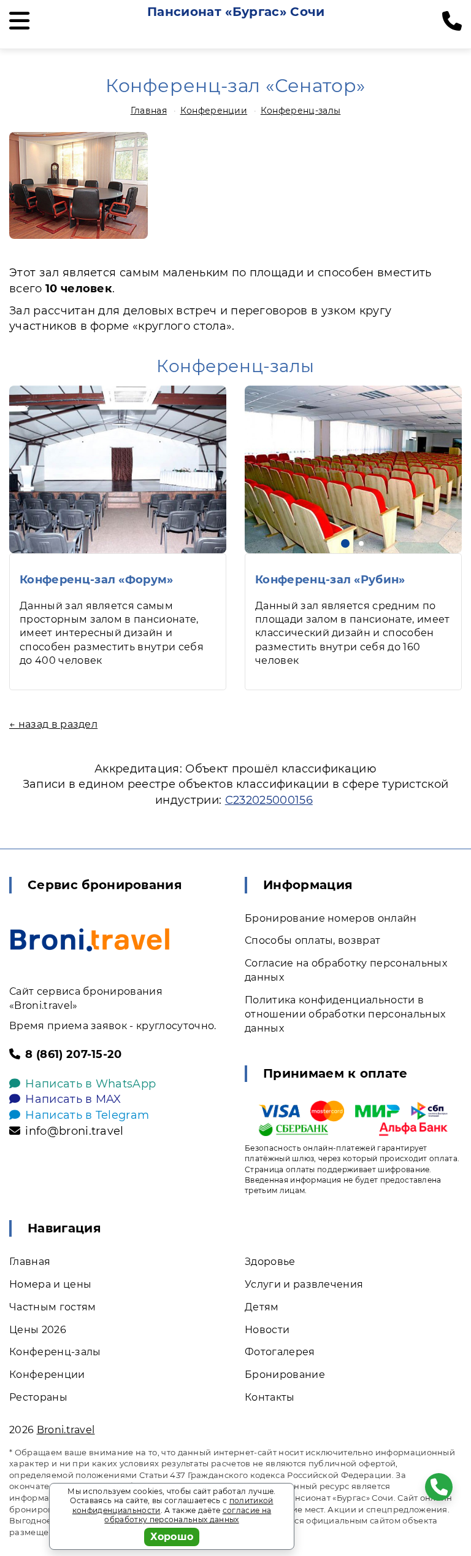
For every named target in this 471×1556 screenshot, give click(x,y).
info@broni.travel (74, 1131)
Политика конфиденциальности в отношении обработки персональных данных (345, 1014)
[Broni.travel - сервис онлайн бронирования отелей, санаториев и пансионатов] (89, 940)
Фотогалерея (280, 1352)
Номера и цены (50, 1284)
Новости (267, 1330)
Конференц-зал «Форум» (97, 579)
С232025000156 (269, 800)
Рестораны (38, 1397)
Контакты (270, 1397)
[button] (345, 543)
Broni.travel (66, 1430)
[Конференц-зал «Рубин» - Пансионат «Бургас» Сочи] (353, 469)
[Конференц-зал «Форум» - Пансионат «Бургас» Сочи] (117, 469)
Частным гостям (52, 1307)
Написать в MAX (73, 1099)
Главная (149, 110)
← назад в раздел (53, 724)
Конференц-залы (300, 110)
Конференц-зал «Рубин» (330, 579)
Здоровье (270, 1261)
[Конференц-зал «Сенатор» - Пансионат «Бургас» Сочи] (78, 185)
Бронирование (285, 1374)
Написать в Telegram (87, 1115)
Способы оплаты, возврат (312, 940)
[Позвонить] (452, 21)
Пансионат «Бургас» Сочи (235, 12)
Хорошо (172, 1536)
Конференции (214, 110)
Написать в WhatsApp (90, 1084)
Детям (262, 1307)
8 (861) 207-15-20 (73, 1054)
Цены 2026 (37, 1330)
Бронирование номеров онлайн (331, 918)
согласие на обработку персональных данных (187, 1515)
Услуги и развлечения (304, 1284)
